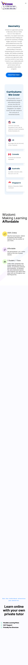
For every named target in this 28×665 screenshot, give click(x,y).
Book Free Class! (14, 75)
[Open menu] (26, 3)
